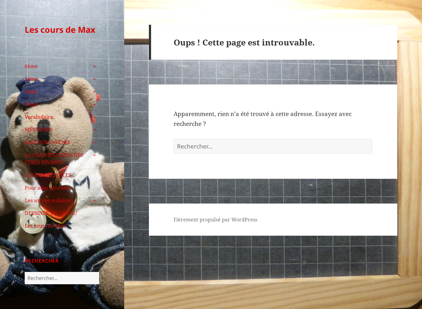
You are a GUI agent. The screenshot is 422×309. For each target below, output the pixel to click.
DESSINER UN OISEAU (51, 213)
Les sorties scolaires (48, 200)
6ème (31, 66)
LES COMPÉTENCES (48, 175)
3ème (31, 104)
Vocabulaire (39, 117)
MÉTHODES (39, 129)
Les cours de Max (60, 29)
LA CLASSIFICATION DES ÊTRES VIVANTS (54, 159)
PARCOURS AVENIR (47, 142)
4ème (31, 91)
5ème (31, 78)
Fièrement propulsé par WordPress (215, 219)
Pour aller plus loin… (49, 187)
